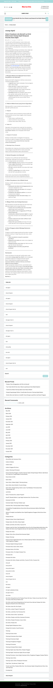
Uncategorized (9, 670)
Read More (7, 276)
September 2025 (9, 424)
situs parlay (8, 347)
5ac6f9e (8, 40)
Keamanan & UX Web (10, 500)
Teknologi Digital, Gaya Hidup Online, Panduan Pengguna (18, 649)
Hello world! (21, 403)
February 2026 (9, 416)
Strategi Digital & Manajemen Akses (13, 625)
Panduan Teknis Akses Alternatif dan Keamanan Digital (18, 534)
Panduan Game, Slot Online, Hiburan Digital (15, 522)
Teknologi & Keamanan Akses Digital (14, 636)
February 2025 (9, 440)
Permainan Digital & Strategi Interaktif (14, 544)
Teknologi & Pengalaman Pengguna (13, 641)
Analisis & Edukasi (10, 462)
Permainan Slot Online (10, 557)
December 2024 (9, 446)
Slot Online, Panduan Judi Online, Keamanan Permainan (18, 617)
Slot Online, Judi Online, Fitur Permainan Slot (15, 612)
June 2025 (8, 429)
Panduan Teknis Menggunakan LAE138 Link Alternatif (17, 384)
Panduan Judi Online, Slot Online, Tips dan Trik (16, 524)
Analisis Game (9, 464)
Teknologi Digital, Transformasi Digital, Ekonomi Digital (18, 652)
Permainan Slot (9, 554)
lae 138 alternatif (15, 65)
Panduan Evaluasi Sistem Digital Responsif (15, 519)
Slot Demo (8, 584)
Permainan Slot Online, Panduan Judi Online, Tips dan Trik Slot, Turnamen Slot (22, 560)
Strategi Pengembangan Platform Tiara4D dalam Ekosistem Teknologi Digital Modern (31, 1)
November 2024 (9, 448)
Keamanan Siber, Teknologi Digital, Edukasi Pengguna (17, 505)
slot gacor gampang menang (12, 590)
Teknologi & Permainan (11, 644)
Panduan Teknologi (10, 537)
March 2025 (8, 438)
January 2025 (9, 443)
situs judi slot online (10, 571)
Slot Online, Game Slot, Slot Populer (13, 606)
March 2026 (8, 413)
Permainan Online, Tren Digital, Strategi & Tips (16, 552)
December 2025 (9, 421)
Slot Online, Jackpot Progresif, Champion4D (15, 609)
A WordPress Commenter (11, 403)
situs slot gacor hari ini (11, 309)
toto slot (8, 352)
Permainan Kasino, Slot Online (12, 549)
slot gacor (8, 287)
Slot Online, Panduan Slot (11, 622)
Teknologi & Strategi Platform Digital (14, 647)
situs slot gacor (9, 293)
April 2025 (8, 435)
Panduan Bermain (9, 516)
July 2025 (8, 427)
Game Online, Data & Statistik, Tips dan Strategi (16, 485)
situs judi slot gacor (10, 568)
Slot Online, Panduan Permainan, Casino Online (16, 620)
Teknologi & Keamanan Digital (12, 639)
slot (7, 314)
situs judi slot (9, 565)
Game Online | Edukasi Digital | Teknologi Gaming (16, 482)
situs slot (8, 573)
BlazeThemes (24, 685)
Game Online (8, 479)
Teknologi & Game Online (11, 633)
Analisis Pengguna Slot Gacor (12, 467)
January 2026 (9, 419)
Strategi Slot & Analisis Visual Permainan (15, 628)
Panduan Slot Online (10, 531)
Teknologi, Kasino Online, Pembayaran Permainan (16, 660)
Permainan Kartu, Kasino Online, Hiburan (14, 546)
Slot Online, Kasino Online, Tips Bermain (14, 614)
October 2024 (9, 451)
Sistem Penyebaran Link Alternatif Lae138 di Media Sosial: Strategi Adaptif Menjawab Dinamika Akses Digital (18, 35)
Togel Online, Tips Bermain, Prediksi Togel (15, 663)
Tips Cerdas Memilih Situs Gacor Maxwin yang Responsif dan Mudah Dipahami (22, 18)
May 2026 (8, 410)
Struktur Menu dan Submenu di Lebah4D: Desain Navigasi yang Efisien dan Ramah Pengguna (26, 395)
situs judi (8, 562)
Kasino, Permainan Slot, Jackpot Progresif (15, 494)
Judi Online (8, 492)
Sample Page (25, 13)
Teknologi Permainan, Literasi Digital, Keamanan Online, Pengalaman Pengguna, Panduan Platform (27, 655)
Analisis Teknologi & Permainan (13, 470)
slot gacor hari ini (9, 320)
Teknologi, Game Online (11, 658)
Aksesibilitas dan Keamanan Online (13, 459)
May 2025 (8, 432)
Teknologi (8, 630)
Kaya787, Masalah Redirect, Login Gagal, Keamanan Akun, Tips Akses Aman (22, 497)
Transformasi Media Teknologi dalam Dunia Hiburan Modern (19, 389)
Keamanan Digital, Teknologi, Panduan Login (15, 502)
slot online (8, 595)
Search (7, 373)
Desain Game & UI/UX (10, 477)
